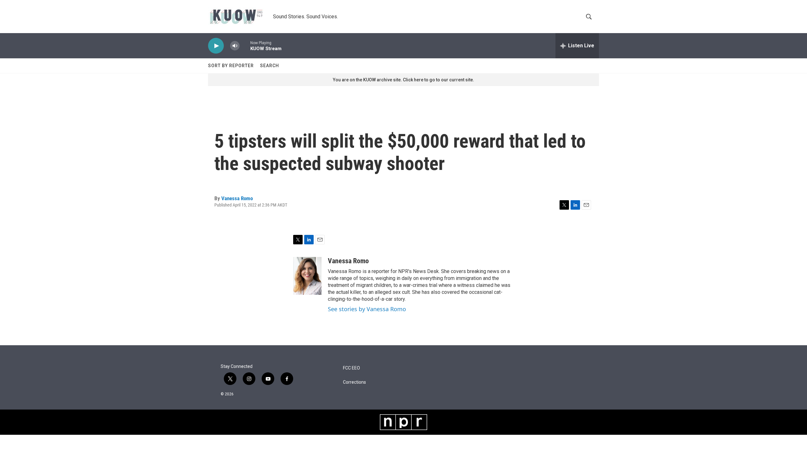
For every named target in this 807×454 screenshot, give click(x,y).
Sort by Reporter (231, 65)
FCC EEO (351, 368)
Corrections (354, 382)
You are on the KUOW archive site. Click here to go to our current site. (403, 79)
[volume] (234, 46)
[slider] (245, 45)
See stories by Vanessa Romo (367, 309)
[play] (216, 45)
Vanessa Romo (237, 198)
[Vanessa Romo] (307, 276)
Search (269, 65)
